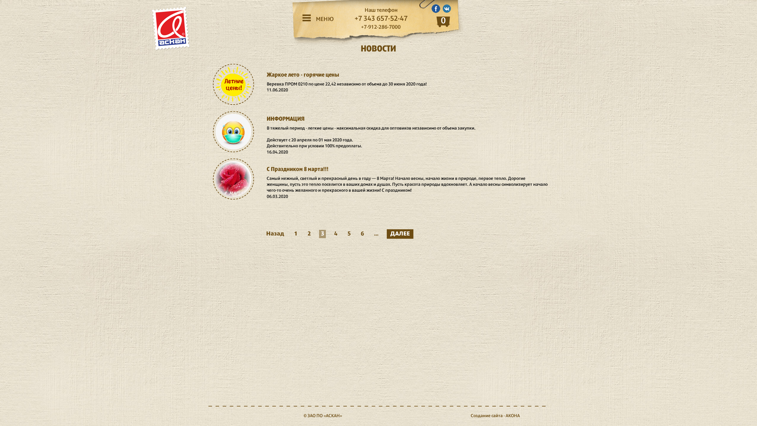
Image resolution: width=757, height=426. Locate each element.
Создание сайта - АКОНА (495, 416)
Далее (400, 234)
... (376, 234)
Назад (275, 234)
